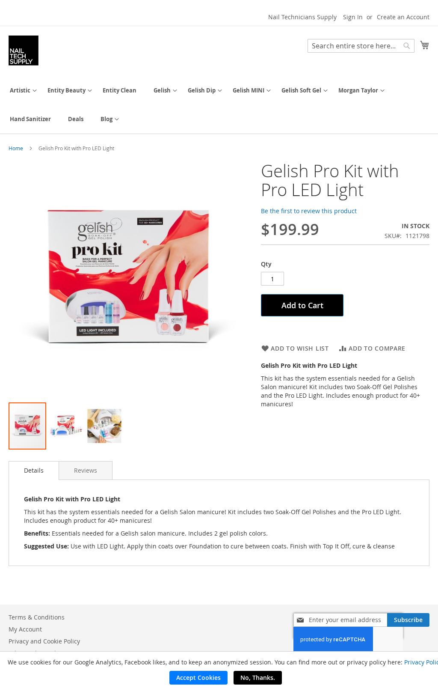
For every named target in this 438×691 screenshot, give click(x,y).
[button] (66, 426)
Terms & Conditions (37, 617)
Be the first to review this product (309, 211)
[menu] (219, 105)
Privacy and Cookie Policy (44, 641)
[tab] (34, 470)
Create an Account (403, 17)
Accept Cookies (198, 677)
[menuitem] (20, 90)
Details (34, 470)
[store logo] (23, 51)
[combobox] (361, 46)
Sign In (353, 17)
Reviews (85, 470)
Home (16, 148)
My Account (25, 629)
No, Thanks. (257, 677)
